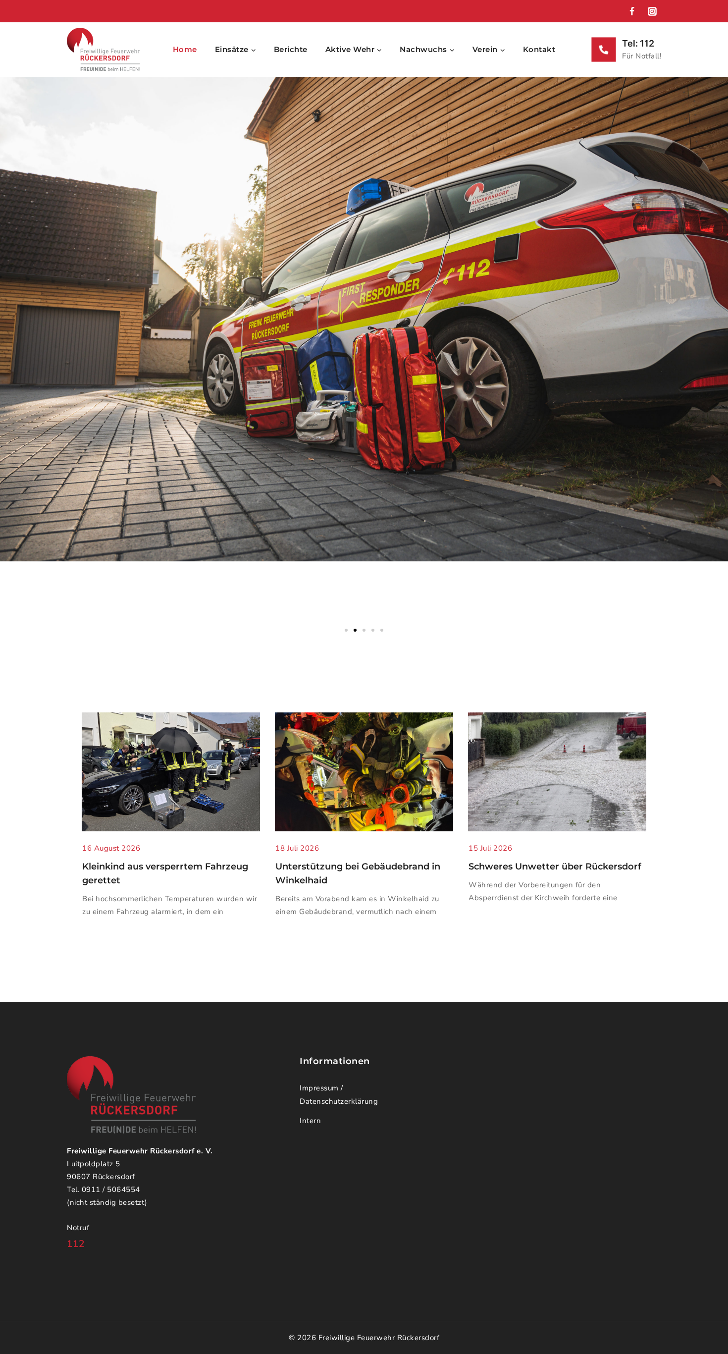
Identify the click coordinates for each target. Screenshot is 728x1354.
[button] (346, 630)
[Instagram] (652, 11)
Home (185, 49)
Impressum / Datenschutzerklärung (339, 1094)
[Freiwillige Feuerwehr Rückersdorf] (103, 49)
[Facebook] (632, 11)
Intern (310, 1121)
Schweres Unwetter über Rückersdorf (554, 866)
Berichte (291, 49)
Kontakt (539, 49)
